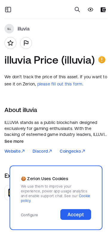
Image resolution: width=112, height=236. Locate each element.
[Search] (77, 10)
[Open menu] (8, 10)
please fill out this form (59, 84)
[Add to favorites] (10, 43)
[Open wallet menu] (103, 9)
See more (14, 141)
